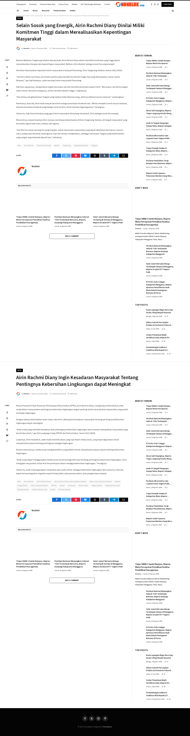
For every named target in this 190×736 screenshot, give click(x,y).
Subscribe (168, 4)
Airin (19, 145)
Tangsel (94, 145)
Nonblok (26, 48)
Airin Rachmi (29, 145)
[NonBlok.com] (130, 4)
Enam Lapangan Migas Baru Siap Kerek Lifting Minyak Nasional (159, 311)
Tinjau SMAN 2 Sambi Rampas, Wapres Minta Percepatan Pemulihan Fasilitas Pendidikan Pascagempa (33, 220)
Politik (52, 489)
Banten (56, 145)
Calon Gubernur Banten (39, 485)
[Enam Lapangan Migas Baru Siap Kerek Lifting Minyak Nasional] (139, 312)
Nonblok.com (20, 16)
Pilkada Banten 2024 (39, 489)
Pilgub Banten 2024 (112, 485)
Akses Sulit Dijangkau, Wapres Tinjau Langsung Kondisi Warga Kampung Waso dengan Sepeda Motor (159, 112)
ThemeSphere (107, 727)
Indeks (72, 10)
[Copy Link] (7, 95)
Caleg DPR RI (22, 485)
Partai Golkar (83, 485)
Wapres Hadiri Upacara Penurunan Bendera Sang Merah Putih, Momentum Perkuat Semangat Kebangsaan (159, 174)
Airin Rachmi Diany (44, 145)
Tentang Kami (21, 4)
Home (26, 10)
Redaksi (74, 4)
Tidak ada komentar (59, 48)
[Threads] (7, 84)
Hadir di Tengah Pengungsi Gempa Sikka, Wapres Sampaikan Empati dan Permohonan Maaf (159, 124)
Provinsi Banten (64, 489)
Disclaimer (33, 4)
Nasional (45, 10)
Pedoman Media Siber (47, 4)
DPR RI (53, 485)
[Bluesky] (7, 90)
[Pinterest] (7, 78)
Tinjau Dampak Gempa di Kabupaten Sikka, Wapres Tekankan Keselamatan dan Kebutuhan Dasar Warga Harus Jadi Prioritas (159, 149)
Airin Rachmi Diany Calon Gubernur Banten (70, 481)
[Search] (172, 10)
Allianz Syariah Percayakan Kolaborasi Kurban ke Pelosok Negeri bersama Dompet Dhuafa (159, 324)
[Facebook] (7, 67)
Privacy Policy (64, 4)
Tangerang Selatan (81, 145)
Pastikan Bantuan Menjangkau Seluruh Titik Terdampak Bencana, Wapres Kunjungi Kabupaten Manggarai (72, 220)
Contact (107, 4)
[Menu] (18, 10)
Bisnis (35, 10)
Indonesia (71, 485)
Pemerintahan (60, 10)
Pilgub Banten (97, 485)
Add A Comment (72, 236)
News (19, 18)
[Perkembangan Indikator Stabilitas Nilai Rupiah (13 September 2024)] (139, 350)
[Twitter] (7, 72)
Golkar (62, 485)
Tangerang (67, 145)
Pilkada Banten (23, 489)
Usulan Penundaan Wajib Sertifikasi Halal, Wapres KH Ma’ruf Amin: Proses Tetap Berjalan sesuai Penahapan (157, 336)
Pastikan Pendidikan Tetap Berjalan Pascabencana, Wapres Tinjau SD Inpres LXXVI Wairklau (159, 162)
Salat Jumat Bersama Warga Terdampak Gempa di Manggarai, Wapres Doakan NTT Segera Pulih (108, 220)
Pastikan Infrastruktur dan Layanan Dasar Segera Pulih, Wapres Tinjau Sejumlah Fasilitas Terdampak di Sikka (159, 137)
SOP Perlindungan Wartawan (91, 4)
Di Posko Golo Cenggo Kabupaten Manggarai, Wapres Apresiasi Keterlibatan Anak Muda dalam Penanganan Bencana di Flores (159, 99)
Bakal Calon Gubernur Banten (101, 481)
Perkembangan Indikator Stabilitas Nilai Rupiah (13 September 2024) (157, 349)
